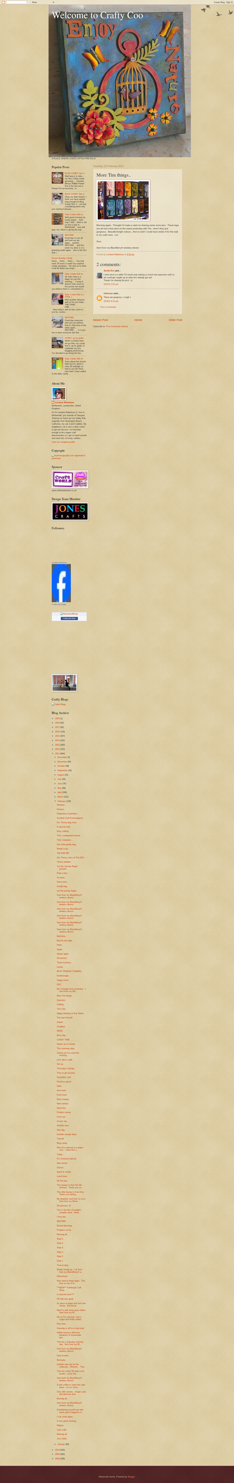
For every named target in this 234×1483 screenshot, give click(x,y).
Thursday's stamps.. (66, 1068)
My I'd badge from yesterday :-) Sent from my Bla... (71, 990)
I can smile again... (65, 1417)
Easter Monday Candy (62, 258)
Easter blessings (64, 1225)
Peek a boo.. (63, 873)
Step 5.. (60, 1243)
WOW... (60, 1031)
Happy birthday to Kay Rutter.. (71, 1013)
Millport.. (61, 1425)
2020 (57, 718)
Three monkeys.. (64, 962)
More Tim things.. (65, 996)
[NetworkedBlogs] (69, 614)
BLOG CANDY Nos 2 (74, 173)
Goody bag (62, 886)
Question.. (61, 1000)
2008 (57, 1458)
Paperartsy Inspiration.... (68, 813)
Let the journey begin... (67, 891)
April (59, 792)
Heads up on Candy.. (66, 1044)
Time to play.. (63, 1265)
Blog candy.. (62, 1143)
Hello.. (60, 1086)
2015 (57, 736)
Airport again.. (63, 954)
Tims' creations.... (65, 840)
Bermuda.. (61, 1360)
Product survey (64, 1112)
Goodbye (61, 1026)
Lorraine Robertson (64, 402)
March (60, 797)
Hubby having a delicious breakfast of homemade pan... (69, 1335)
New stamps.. (63, 1103)
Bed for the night (64, 940)
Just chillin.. (62, 1438)
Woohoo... (61, 805)
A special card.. (64, 827)
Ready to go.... (64, 848)
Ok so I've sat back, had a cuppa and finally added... (70, 1318)
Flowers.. (61, 809)
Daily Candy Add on (74, 214)
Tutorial (60, 1138)
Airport (60, 1022)
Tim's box (61, 1009)
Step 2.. (60, 1256)
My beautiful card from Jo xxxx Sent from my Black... (71, 1200)
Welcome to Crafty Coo (97, 14)
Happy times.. (63, 980)
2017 (57, 727)
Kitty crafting (63, 831)
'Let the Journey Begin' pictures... (67, 867)
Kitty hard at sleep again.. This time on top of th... (71, 1282)
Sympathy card (64, 1077)
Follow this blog (69, 618)
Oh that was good (65, 1299)
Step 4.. (60, 1247)
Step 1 (60, 1261)
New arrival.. (62, 1163)
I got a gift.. (62, 1430)
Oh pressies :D (64, 1205)
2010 (57, 1450)
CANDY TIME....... (65, 1040)
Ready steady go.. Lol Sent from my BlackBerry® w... (70, 1270)
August (61, 775)
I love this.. (62, 1217)
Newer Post (100, 320)
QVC (59, 984)
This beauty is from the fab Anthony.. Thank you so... (70, 1186)
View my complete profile (63, 442)
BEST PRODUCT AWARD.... (70, 971)
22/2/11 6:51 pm (111, 301)
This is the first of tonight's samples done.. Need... (69, 1211)
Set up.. (60, 1064)
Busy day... (62, 1035)
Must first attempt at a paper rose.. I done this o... (70, 1148)
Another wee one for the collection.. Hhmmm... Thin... (71, 1365)
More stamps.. (63, 1099)
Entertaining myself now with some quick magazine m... (70, 1411)
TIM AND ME (63, 853)
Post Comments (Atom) (117, 326)
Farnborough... (63, 976)
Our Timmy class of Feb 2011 (70, 857)
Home (138, 320)
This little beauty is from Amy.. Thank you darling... (71, 1193)
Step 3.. (60, 1252)
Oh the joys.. (63, 1181)
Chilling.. (61, 1004)
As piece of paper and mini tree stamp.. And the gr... (71, 1304)
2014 (57, 740)
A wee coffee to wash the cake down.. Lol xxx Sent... (71, 1386)
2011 (57, 753)
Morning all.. (62, 1234)
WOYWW (69, 235)
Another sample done (66, 1134)
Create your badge (59, 604)
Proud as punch (64, 1081)
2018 (57, 723)
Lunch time (62, 1176)
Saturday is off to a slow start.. (71, 1328)
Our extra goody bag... (67, 844)
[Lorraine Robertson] (61, 601)
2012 (57, 749)
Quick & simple (64, 1172)
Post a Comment (108, 307)
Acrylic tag (62, 1121)
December (62, 757)
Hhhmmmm (62, 1276)
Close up (61, 1117)
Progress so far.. (64, 1230)
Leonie (60, 967)
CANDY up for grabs (74, 338)
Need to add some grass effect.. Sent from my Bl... (72, 1311)
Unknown (108, 293)
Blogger (131, 1477)
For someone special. (67, 1158)
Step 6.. (60, 1239)
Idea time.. (62, 1108)
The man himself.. (65, 1017)
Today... (60, 1154)
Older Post (175, 320)
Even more (62, 1095)
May (59, 788)
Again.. (60, 949)
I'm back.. (61, 877)
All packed (62, 958)
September (62, 770)
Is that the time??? (65, 1294)
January (61, 1444)
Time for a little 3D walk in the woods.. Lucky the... (70, 1372)
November (62, 761)
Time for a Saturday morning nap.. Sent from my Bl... (70, 1343)
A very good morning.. (67, 1421)
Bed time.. (61, 936)
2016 (57, 731)
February (61, 801)
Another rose (63, 1125)
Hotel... (60, 945)
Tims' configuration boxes (68, 835)
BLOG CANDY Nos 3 (74, 194)
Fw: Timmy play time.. (67, 822)
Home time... (63, 882)
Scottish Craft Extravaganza (70, 818)
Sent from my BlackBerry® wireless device (69, 896)
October (61, 766)
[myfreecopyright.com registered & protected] (69, 458)
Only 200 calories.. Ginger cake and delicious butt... (71, 1393)
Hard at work (62, 1355)
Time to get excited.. (66, 1073)
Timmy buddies (64, 862)
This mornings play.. (66, 1048)
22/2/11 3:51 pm (111, 284)
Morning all (62, 1434)
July (59, 779)
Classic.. (61, 1167)
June (60, 783)
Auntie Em (109, 270)
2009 (57, 1454)
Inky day (61, 1130)
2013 (57, 745)
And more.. (62, 1090)
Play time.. (62, 1324)
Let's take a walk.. (65, 1060)
